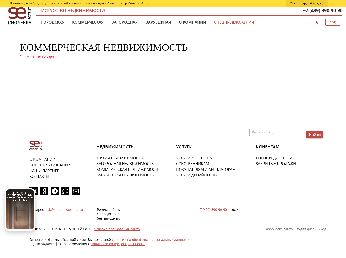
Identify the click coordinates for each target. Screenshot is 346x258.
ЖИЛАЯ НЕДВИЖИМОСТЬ (120, 158)
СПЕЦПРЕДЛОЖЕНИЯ (275, 158)
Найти (315, 134)
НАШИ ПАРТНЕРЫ (46, 170)
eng (333, 22)
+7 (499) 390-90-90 (322, 10)
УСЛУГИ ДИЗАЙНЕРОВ (196, 175)
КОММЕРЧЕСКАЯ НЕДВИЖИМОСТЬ (128, 169)
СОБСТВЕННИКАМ (192, 163)
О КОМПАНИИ (42, 159)
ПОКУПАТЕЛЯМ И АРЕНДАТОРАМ (206, 169)
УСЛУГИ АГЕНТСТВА (194, 158)
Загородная (125, 22)
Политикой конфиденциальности (118, 243)
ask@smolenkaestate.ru (64, 209)
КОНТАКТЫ (39, 176)
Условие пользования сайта (117, 229)
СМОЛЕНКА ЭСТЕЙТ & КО (36, 145)
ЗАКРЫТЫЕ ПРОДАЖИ (276, 163)
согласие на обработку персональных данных (149, 239)
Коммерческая (88, 22)
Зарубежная (158, 22)
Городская (52, 22)
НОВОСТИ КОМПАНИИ (50, 165)
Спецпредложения (234, 22)
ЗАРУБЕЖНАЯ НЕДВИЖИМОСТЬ (125, 175)
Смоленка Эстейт (19, 16)
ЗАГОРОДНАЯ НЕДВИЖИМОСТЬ (125, 163)
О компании (192, 22)
